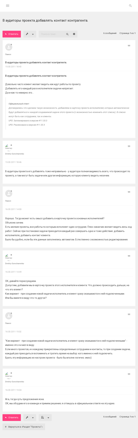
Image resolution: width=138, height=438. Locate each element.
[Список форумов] (69, 8)
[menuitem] (130, 6)
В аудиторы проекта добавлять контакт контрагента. (36, 62)
